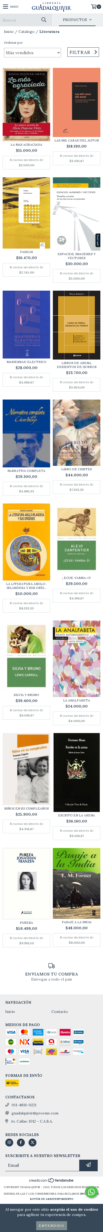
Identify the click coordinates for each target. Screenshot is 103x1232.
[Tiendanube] (52, 1182)
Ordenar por (13, 42)
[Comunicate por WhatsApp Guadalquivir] (91, 1192)
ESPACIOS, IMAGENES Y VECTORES (77, 256)
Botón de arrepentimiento (51, 1199)
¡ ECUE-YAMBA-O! (76, 578)
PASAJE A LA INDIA (77, 922)
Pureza (26, 923)
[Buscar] (43, 20)
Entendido (51, 1226)
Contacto (60, 1011)
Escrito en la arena (76, 815)
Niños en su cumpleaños (26, 808)
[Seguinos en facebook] (21, 1143)
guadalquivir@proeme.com (35, 1113)
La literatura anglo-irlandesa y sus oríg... (26, 586)
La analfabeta (76, 700)
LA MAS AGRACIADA (26, 145)
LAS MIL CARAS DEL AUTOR (76, 140)
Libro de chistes (76, 469)
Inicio (9, 31)
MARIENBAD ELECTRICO (26, 362)
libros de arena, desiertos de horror (77, 365)
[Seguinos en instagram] (9, 1143)
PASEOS (26, 252)
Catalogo (26, 31)
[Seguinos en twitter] (32, 1143)
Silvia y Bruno (26, 695)
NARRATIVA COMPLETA (26, 471)
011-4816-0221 (24, 1105)
